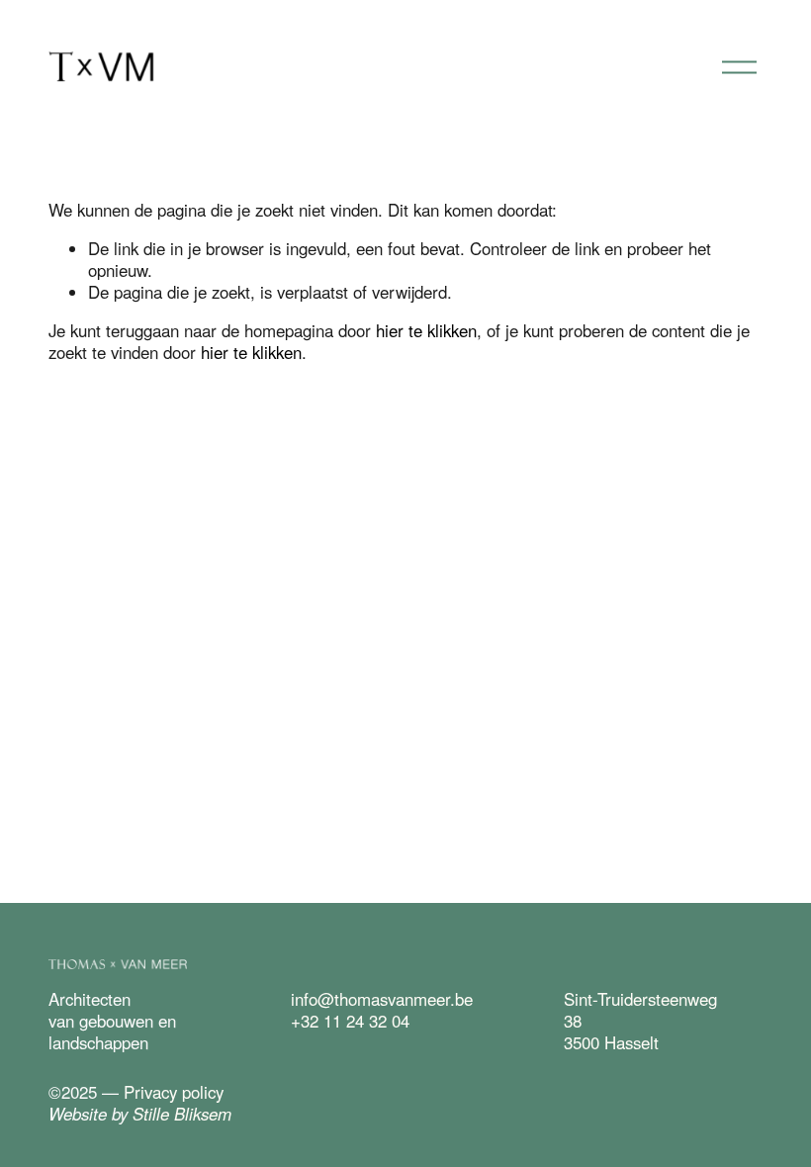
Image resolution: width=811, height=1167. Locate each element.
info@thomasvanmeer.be (382, 999)
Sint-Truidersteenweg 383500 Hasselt (640, 1020)
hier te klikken (426, 330)
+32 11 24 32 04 (350, 1021)
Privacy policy (174, 1092)
